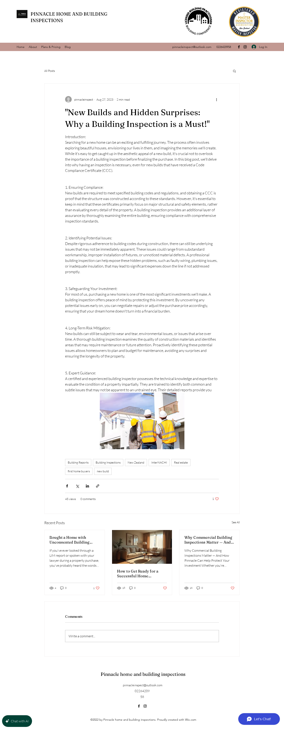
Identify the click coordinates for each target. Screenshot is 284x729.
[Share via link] (98, 486)
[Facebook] (239, 47)
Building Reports (78, 462)
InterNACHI (159, 462)
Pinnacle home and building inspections (143, 674)
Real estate (181, 462)
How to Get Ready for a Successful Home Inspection (137, 573)
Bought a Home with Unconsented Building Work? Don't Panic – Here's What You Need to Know (73, 540)
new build (103, 471)
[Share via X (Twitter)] (77, 486)
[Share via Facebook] (67, 486)
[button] (234, 71)
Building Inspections (108, 462)
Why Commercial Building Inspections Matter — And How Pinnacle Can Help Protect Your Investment (208, 540)
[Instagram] (245, 47)
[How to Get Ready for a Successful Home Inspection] (142, 547)
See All (236, 522)
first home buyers (79, 471)
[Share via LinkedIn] (87, 486)
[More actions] (216, 99)
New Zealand (136, 462)
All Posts (49, 71)
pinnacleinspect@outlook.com (191, 47)
